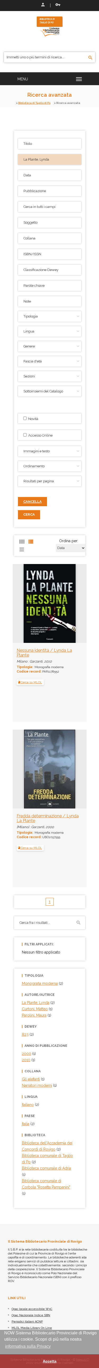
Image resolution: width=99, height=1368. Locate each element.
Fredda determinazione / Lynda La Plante (48, 818)
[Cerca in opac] (90, 58)
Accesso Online (40, 435)
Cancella (32, 502)
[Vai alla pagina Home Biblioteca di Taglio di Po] (49, 26)
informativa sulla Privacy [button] (28, 1346)
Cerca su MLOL (31, 682)
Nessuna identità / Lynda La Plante (44, 653)
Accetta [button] (49, 1361)
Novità (32, 419)
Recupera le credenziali (56, 5)
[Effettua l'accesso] (42, 5)
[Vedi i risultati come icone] (22, 542)
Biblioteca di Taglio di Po (34, 102)
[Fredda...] (38, 769)
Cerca (29, 514)
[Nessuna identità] (39, 603)
